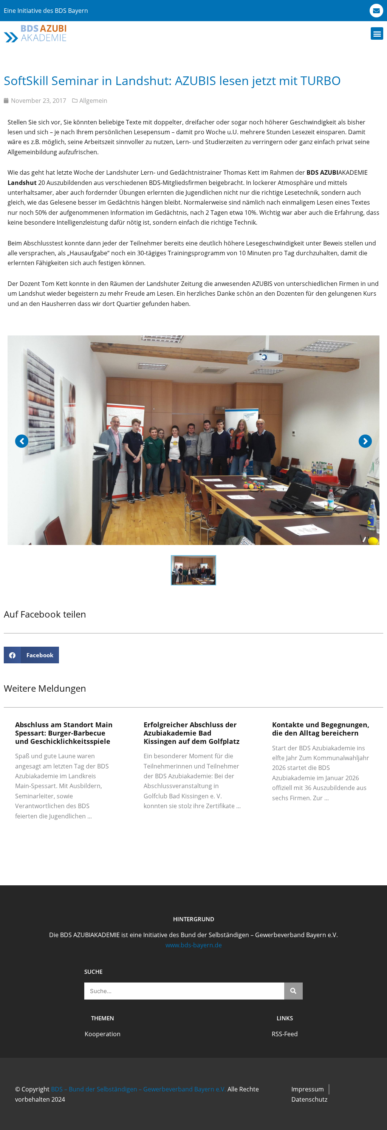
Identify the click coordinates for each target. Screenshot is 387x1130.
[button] (377, 33)
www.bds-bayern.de (194, 945)
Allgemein (93, 100)
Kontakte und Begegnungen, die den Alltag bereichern (320, 728)
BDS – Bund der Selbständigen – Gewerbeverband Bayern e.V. (138, 1089)
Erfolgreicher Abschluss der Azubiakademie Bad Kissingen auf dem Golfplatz (192, 732)
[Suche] (293, 991)
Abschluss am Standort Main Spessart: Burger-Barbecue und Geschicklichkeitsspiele (64, 732)
